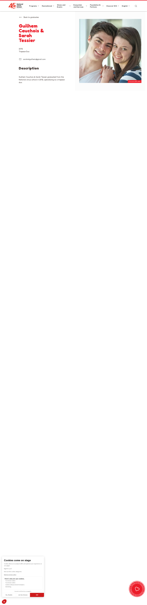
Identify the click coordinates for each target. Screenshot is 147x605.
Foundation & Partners (95, 6)
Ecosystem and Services (78, 6)
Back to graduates (31, 17)
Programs (33, 6)
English (125, 6)
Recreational (47, 6)
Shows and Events (61, 6)
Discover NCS (111, 6)
